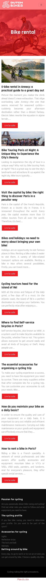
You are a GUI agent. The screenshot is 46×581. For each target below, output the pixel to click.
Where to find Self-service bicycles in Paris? (17, 324)
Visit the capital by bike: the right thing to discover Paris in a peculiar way (22, 196)
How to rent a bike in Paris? (18, 449)
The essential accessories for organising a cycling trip (19, 366)
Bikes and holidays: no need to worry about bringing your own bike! (20, 241)
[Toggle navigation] (41, 5)
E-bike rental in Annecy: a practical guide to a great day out (22, 88)
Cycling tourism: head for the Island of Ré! (19, 285)
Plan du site (23, 579)
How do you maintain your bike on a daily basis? (22, 408)
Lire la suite (9, 125)
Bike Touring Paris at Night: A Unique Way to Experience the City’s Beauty (20, 153)
